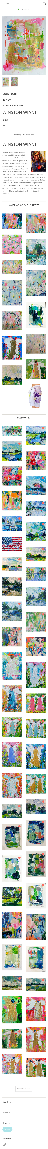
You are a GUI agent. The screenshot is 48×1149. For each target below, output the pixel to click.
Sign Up (7, 1129)
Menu (7, 3)
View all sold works (24, 1089)
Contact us (30, 135)
